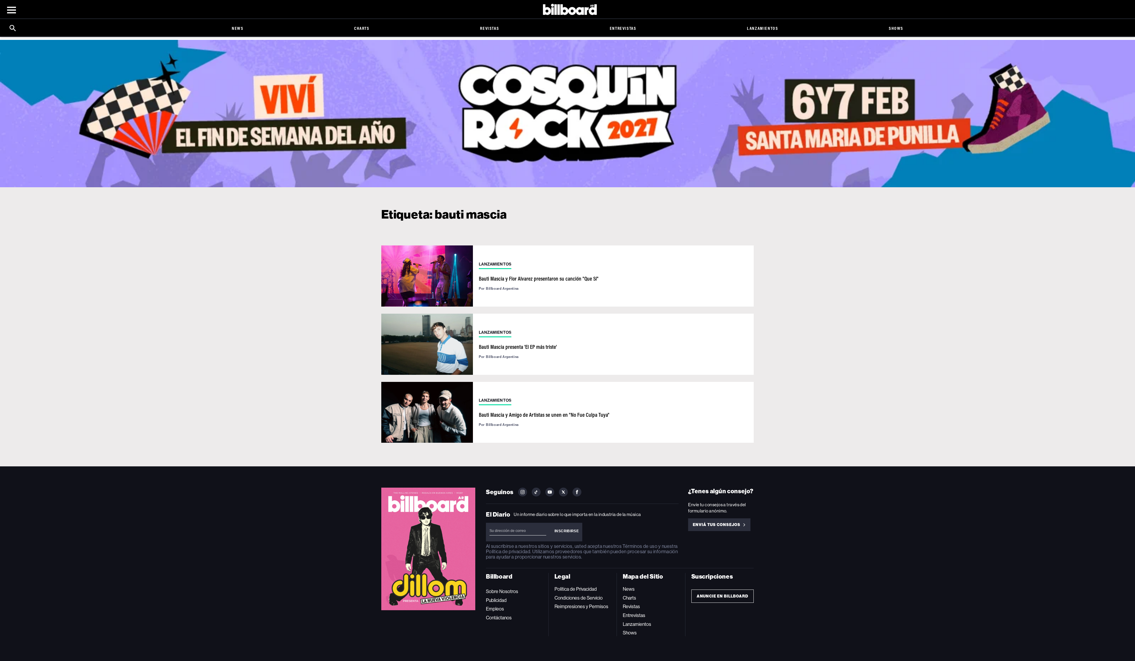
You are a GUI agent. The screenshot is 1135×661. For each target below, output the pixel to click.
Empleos (495, 609)
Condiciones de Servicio (578, 598)
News (237, 28)
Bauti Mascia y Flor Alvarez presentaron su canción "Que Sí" (539, 278)
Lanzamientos (762, 28)
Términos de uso (639, 546)
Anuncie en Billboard (722, 596)
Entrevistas (623, 28)
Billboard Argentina (502, 288)
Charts (361, 28)
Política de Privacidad (575, 589)
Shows (896, 28)
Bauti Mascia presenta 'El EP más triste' (518, 346)
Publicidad (496, 600)
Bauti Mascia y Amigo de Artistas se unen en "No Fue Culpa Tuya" (544, 414)
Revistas (489, 28)
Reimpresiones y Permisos (581, 606)
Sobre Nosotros (502, 591)
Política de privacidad (508, 551)
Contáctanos (499, 618)
